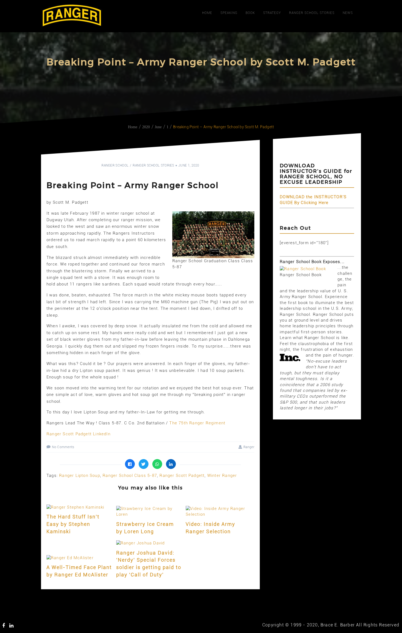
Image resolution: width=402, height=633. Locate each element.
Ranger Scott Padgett (182, 475)
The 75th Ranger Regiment (197, 423)
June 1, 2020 (188, 165)
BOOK (250, 13)
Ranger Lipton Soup (79, 475)
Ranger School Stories (153, 165)
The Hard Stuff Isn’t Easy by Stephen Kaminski (73, 524)
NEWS (348, 13)
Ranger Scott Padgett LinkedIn (78, 433)
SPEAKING (228, 13)
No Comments (63, 447)
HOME (207, 13)
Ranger (248, 447)
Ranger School (115, 165)
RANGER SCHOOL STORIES (311, 13)
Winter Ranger (222, 475)
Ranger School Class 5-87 (130, 475)
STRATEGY (272, 13)
